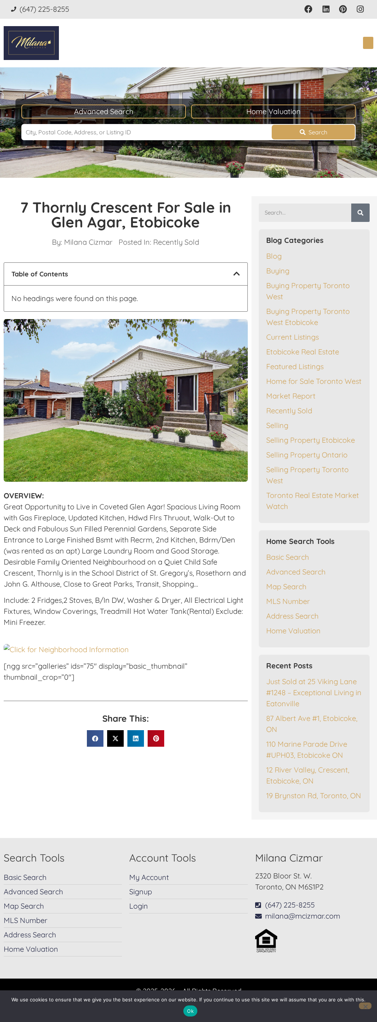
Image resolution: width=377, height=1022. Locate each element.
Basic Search (287, 557)
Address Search (292, 615)
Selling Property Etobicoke (310, 440)
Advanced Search (103, 111)
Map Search (286, 586)
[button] (368, 43)
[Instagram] (360, 9)
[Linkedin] (326, 9)
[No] (365, 1005)
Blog (274, 256)
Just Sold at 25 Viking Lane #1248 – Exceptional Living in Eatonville (314, 692)
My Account (149, 877)
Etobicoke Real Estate (302, 351)
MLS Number (288, 601)
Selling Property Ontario (307, 454)
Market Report (291, 395)
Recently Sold (176, 242)
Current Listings (292, 337)
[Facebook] (308, 9)
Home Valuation (273, 111)
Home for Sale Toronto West (314, 381)
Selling (277, 425)
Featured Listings (295, 366)
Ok (190, 1011)
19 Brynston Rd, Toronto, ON (313, 795)
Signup (140, 891)
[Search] (360, 213)
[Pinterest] (343, 9)
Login (138, 905)
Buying (277, 270)
